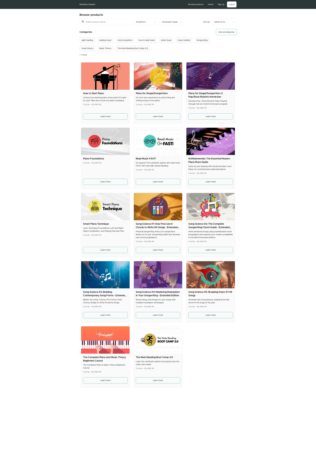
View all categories (226, 32)
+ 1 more (83, 55)
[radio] (87, 40)
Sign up (221, 4)
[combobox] (146, 22)
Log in (232, 4)
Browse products (195, 4)
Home (210, 4)
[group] (147, 44)
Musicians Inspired (87, 4)
